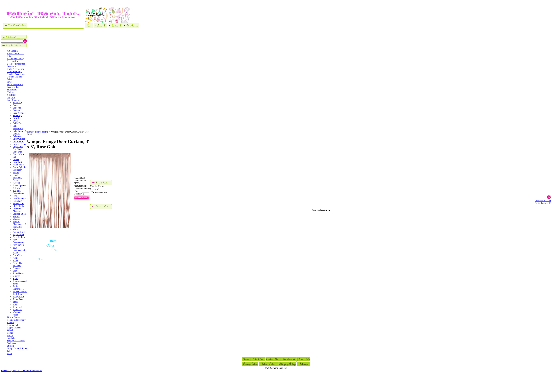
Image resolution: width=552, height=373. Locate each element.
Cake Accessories (18, 127)
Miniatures (12, 89)
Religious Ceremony (16, 320)
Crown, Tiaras (19, 144)
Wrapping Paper (17, 313)
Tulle (9, 351)
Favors (16, 172)
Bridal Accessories (15, 69)
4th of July (17, 102)
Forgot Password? (542, 203)
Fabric (10, 79)
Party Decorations (18, 240)
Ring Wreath (12, 325)
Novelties (11, 95)
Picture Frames (13, 317)
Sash (15, 271)
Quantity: (78, 193)
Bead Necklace (19, 113)
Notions (10, 92)
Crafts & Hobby (14, 71)
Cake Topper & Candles (20, 132)
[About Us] (100, 27)
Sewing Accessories (16, 340)
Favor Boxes (18, 164)
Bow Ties (17, 118)
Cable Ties (17, 123)
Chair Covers (19, 139)
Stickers (10, 346)
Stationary (11, 343)
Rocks (10, 333)
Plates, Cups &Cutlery (18, 264)
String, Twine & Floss (17, 348)
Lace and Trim (13, 87)
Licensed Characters (17, 209)
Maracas (16, 219)
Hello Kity (17, 201)
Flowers (16, 183)
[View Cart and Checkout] (15, 27)
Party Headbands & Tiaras (19, 250)
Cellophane (18, 136)
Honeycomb (18, 203)
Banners (16, 110)
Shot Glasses (18, 273)
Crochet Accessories (16, 74)
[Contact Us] (116, 27)
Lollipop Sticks (19, 214)
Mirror (16, 229)
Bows (15, 120)
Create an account (543, 200)
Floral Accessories (15, 84)
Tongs (15, 302)
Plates (15, 260)
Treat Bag (17, 307)
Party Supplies (13, 100)
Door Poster (18, 162)
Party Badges (19, 237)
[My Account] (131, 27)
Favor (9, 82)
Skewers (16, 276)
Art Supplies (12, 51)
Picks (15, 258)
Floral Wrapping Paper (17, 177)
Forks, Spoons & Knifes (19, 186)
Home (30, 132)
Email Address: (97, 186)
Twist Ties (17, 309)
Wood (9, 353)
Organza (11, 97)
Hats (15, 195)
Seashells (11, 338)
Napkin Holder (19, 232)
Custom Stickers (14, 76)
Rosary (10, 335)
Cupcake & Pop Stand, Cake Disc (18, 149)
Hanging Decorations (18, 191)
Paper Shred (18, 234)
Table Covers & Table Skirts (20, 292)
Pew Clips (17, 255)
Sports (15, 278)
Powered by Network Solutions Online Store (21, 370)
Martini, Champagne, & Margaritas (19, 224)
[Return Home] (89, 27)
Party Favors (18, 245)
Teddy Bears (18, 296)
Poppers (16, 268)
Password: (95, 189)
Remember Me (100, 192)
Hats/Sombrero (19, 198)
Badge (16, 105)
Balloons (17, 108)
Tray (15, 304)
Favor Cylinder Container (19, 168)
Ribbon (10, 322)
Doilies (16, 159)
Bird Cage (17, 115)
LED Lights (18, 206)
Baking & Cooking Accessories (15, 59)
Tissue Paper (18, 299)
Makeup (16, 216)
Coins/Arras (18, 141)
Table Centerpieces (18, 287)
